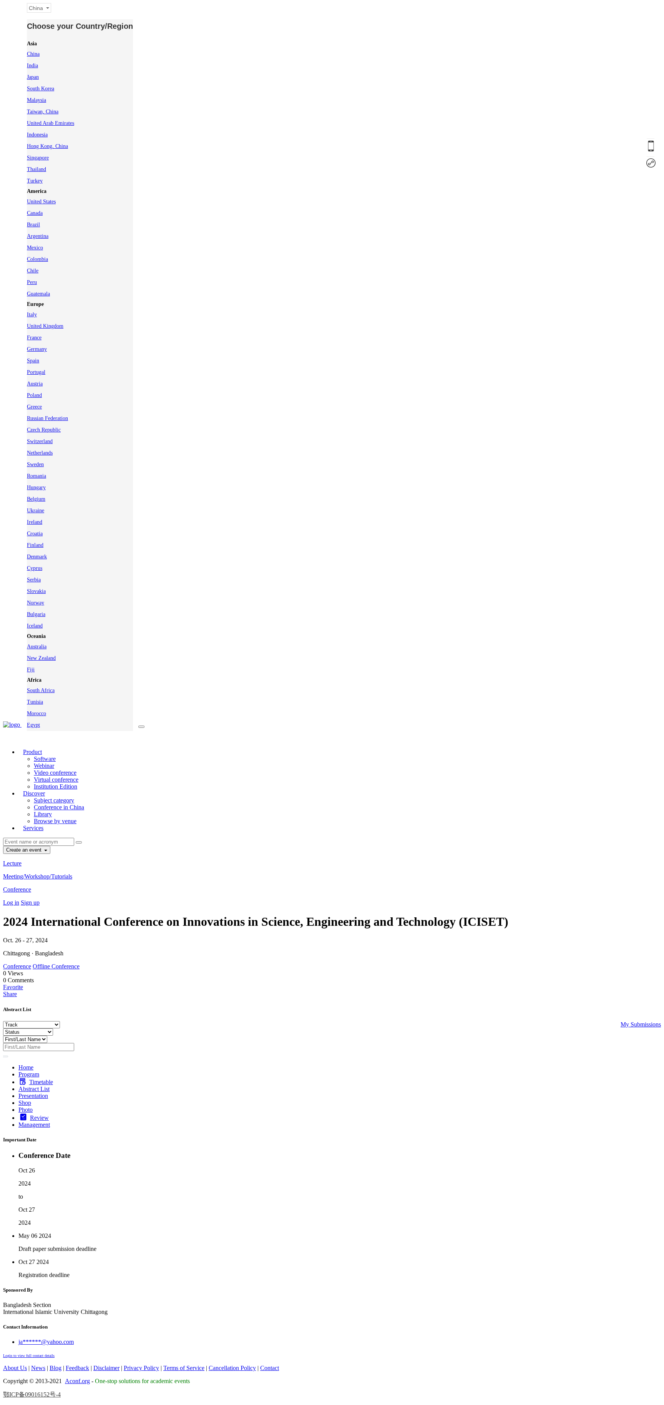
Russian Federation (47, 418)
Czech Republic (44, 430)
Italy (32, 314)
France (34, 337)
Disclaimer (106, 1368)
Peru (32, 282)
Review (39, 1117)
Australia (36, 646)
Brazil (33, 225)
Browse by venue (55, 821)
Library (43, 814)
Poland (34, 395)
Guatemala (38, 294)
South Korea (40, 88)
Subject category (54, 800)
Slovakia (36, 591)
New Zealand (41, 658)
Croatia (35, 533)
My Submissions (641, 1024)
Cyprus (34, 568)
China (33, 54)
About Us (15, 1368)
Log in (11, 902)
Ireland (34, 522)
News (38, 1368)
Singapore (38, 158)
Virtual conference (56, 779)
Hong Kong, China (47, 146)
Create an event (24, 850)
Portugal (36, 372)
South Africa (41, 690)
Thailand (36, 169)
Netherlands (40, 453)
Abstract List (34, 1089)
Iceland (35, 626)
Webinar (44, 765)
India (32, 65)
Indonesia (37, 135)
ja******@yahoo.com (46, 1342)
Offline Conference (56, 966)
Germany (37, 349)
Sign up (30, 902)
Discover (34, 793)
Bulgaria (36, 614)
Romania (36, 476)
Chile (32, 271)
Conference (17, 889)
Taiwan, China (42, 112)
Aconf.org (77, 1381)
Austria (35, 384)
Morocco (36, 713)
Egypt (33, 725)
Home (25, 1067)
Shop (24, 1102)
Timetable (41, 1082)
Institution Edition (55, 786)
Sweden (35, 464)
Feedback (77, 1368)
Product (32, 752)
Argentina (37, 236)
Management (34, 1124)
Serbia (34, 580)
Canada (35, 213)
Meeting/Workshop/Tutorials (37, 876)
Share (10, 994)
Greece (34, 407)
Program (28, 1074)
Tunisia (35, 702)
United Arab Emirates (50, 123)
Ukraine (35, 510)
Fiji (31, 670)
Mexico (35, 248)
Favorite (13, 987)
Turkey (35, 181)
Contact (269, 1368)
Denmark (37, 557)
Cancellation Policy (232, 1368)
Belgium (36, 499)
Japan (33, 77)
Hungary (36, 487)
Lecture (12, 863)
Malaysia (36, 100)
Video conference (55, 772)
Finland (35, 545)
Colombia (37, 259)
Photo (25, 1109)
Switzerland (40, 441)
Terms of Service (183, 1368)
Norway (35, 603)
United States (41, 201)
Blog (55, 1368)
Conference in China (59, 807)
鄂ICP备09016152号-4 (32, 1394)
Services (33, 828)
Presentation (33, 1096)
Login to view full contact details (29, 1356)
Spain (33, 361)
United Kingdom (45, 326)
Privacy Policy (141, 1368)
